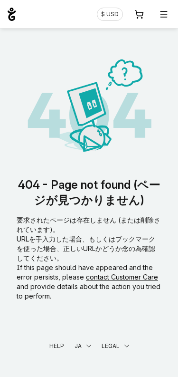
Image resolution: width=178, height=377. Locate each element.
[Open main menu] (163, 14)
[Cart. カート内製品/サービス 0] (139, 14)
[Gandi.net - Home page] (12, 14)
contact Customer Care (122, 277)
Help (56, 345)
